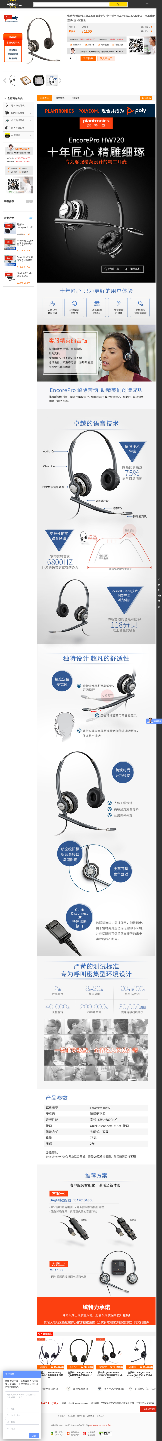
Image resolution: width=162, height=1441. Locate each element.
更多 (31, 218)
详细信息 (43, 1367)
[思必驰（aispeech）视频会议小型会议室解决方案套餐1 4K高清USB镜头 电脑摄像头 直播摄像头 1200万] (10, 228)
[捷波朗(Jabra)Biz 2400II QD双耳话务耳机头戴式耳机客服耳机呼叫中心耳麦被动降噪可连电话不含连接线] (80, 1351)
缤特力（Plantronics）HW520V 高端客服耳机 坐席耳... (110, 1375)
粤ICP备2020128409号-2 (100, 1425)
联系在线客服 (149, 1409)
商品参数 (60, 97)
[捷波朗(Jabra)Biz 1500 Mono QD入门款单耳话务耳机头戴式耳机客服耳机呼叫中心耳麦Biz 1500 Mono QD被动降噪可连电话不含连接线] (139, 1351)
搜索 (118, 4)
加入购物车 (59, 1367)
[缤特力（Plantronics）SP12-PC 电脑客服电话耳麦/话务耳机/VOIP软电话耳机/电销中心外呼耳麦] (50, 1351)
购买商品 (146, 98)
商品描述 (44, 97)
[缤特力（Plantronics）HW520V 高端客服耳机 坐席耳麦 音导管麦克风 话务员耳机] (109, 1351)
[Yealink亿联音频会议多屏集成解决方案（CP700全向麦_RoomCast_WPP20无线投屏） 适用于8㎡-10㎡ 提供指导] (10, 261)
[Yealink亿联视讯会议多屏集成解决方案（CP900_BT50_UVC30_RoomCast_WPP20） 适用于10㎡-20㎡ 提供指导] (10, 244)
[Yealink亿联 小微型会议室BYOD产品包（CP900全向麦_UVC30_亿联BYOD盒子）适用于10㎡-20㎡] (10, 277)
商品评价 (76, 97)
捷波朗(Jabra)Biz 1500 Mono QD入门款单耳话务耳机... (139, 1375)
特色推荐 (9, 201)
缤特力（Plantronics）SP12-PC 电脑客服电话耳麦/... (50, 1375)
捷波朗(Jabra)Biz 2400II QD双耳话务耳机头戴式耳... (80, 1375)
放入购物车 (106, 58)
